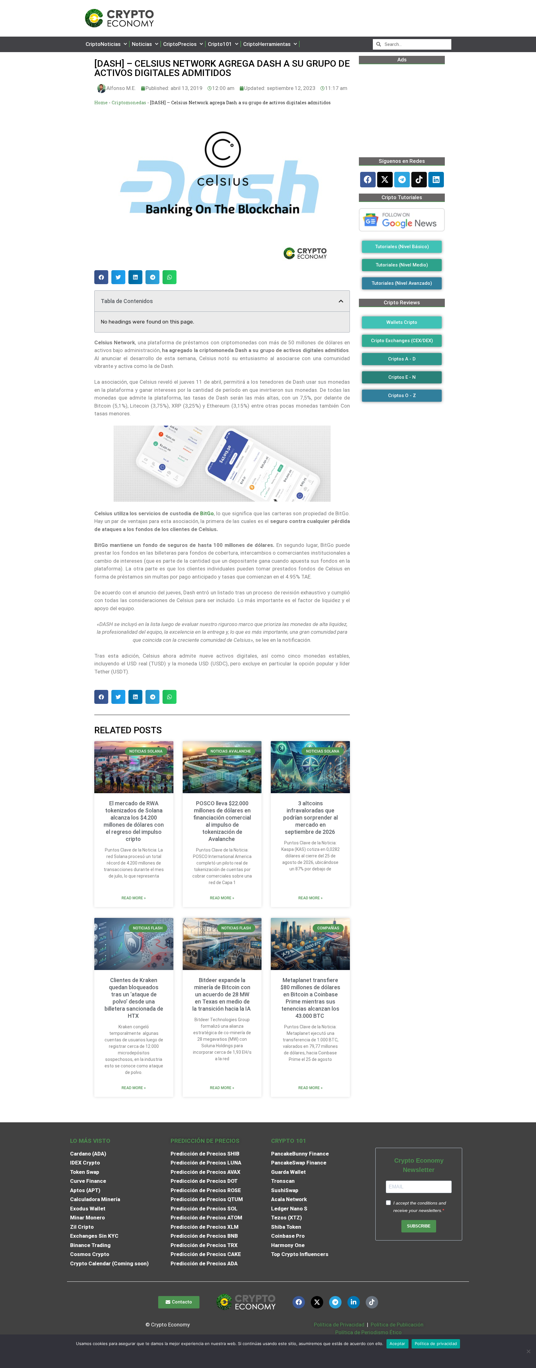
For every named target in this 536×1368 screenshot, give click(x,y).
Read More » (134, 898)
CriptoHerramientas (267, 44)
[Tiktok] (419, 179)
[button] (101, 277)
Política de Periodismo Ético (368, 1332)
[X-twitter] (385, 179)
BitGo (207, 513)
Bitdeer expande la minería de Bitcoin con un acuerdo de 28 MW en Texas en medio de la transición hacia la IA (222, 994)
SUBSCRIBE (419, 1226)
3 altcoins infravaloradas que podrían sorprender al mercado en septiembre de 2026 (310, 817)
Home (101, 102)
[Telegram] (402, 179)
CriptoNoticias (103, 44)
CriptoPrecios (180, 44)
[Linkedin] (436, 179)
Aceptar (397, 1343)
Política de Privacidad (339, 1324)
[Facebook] (368, 179)
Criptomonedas (129, 102)
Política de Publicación (396, 1324)
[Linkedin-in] (353, 1302)
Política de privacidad (436, 1343)
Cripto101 (220, 44)
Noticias (142, 44)
